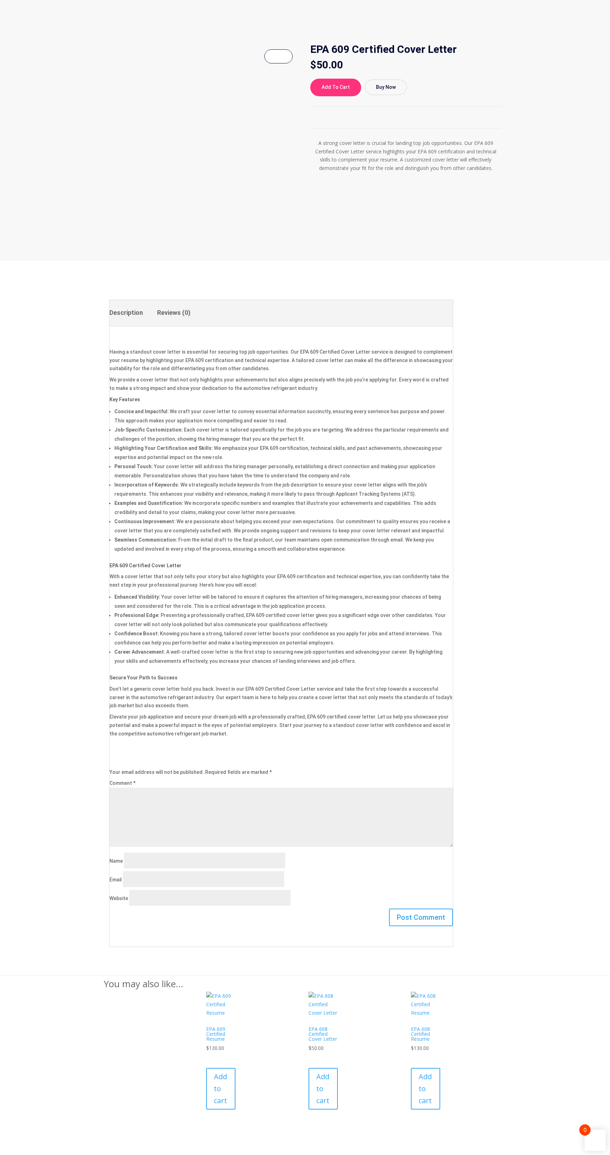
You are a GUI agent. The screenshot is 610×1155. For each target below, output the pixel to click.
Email (115, 879)
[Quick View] (208, 1056)
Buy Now (386, 87)
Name (116, 861)
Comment (122, 783)
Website (118, 898)
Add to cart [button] (220, 1088)
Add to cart (336, 87)
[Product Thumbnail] (278, 56)
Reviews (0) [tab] (174, 312)
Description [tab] (126, 312)
